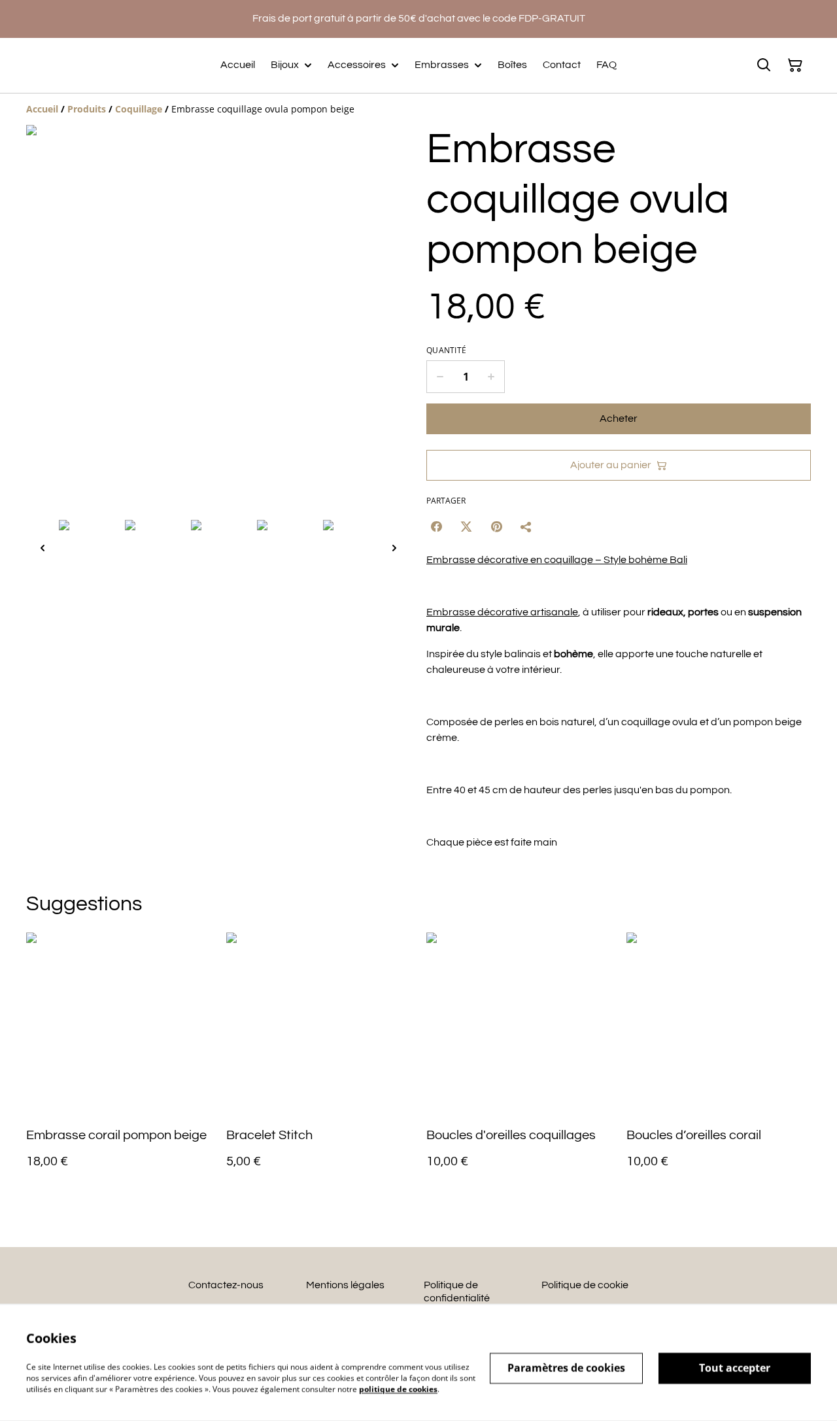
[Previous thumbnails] (42, 547)
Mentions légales (345, 1285)
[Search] (763, 65)
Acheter (619, 418)
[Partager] (526, 526)
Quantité (446, 350)
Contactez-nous (226, 1285)
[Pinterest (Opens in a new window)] (496, 526)
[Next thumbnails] (394, 547)
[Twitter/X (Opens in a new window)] (466, 526)
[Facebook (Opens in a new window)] (436, 526)
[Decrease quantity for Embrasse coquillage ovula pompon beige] (439, 376)
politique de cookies (398, 1388)
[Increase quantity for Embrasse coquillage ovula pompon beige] (491, 376)
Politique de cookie (584, 1285)
